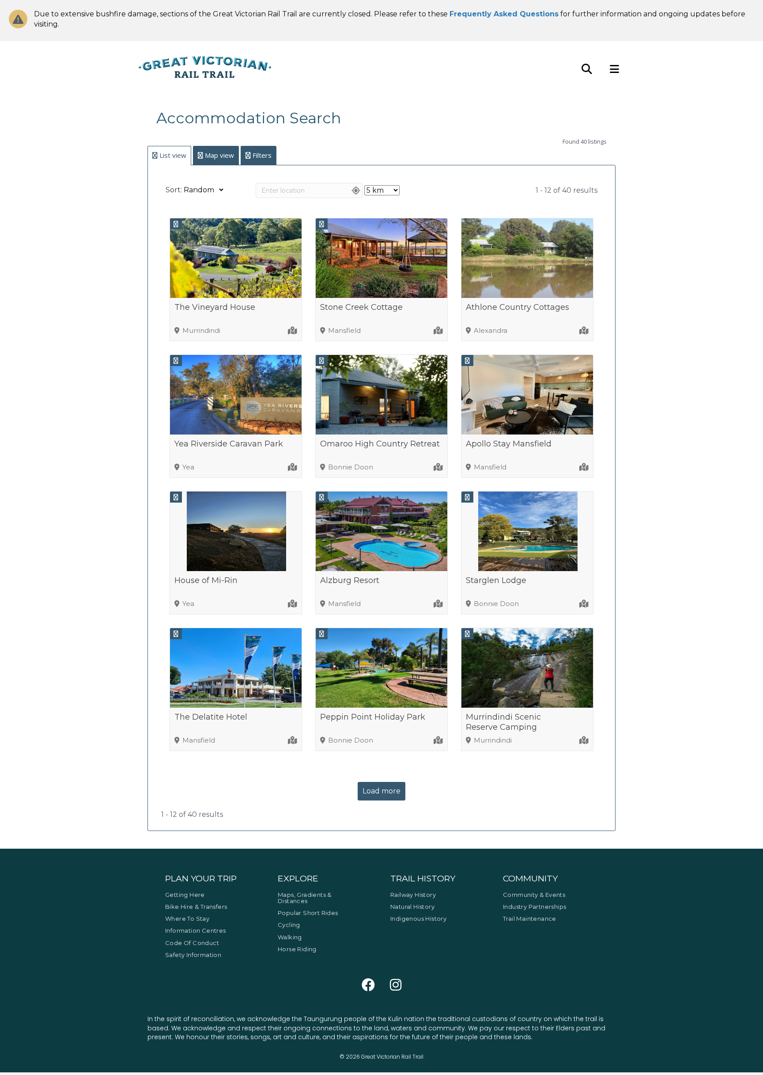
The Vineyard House (214, 307)
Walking (290, 937)
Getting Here (185, 894)
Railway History (413, 894)
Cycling (289, 924)
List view (172, 155)
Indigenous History (418, 918)
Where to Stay (187, 918)
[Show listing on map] (293, 330)
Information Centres (195, 930)
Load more (381, 791)
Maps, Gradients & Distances (305, 897)
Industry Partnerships (534, 906)
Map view (219, 155)
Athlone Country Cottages (517, 307)
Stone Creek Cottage (361, 307)
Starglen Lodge (496, 580)
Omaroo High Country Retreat (380, 444)
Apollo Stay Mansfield (508, 444)
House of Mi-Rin (206, 580)
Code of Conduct (192, 942)
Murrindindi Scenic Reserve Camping (503, 722)
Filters (262, 155)
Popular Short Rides (308, 912)
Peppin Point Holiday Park (372, 717)
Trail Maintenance (529, 918)
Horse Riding (297, 949)
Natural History (412, 906)
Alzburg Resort (349, 580)
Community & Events (534, 894)
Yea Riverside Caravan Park (228, 444)
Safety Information (193, 954)
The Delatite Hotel (210, 717)
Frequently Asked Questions (504, 14)
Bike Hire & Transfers (196, 906)
